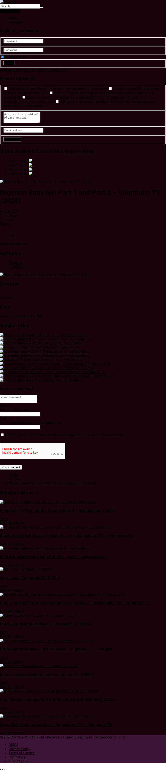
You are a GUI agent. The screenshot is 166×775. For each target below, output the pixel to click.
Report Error (79, 151)
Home (13, 18)
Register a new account (17, 70)
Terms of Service (22, 753)
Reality (5, 224)
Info (12, 231)
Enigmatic (16, 263)
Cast (12, 235)
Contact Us (17, 757)
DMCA (13, 745)
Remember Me (16, 57)
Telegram (16, 22)
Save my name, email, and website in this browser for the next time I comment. (64, 435)
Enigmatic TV (18, 267)
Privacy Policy (19, 749)
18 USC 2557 (19, 761)
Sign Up (14, 11)
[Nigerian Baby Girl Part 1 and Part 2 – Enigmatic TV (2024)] (45, 275)
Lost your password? (52, 70)
